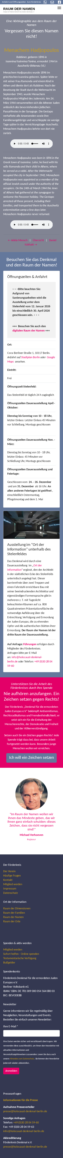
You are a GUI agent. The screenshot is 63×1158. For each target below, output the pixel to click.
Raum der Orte (11, 921)
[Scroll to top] (55, 1150)
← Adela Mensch (17, 240)
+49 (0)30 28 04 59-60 (26, 1122)
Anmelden (11, 1070)
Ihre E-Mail (10, 1026)
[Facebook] (59, 2)
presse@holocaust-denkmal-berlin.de (25, 1111)
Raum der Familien (14, 912)
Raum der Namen (13, 917)
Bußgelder (9, 962)
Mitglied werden (12, 884)
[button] (10, 811)
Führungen (30, 644)
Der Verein (9, 871)
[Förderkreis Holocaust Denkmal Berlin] (21, 8)
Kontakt (7, 880)
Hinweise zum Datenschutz (22, 1059)
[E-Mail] (52, 2)
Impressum (9, 888)
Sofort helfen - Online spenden (21, 954)
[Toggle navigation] (59, 8)
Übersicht (38, 240)
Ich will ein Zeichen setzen (31, 758)
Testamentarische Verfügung (19, 958)
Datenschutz (10, 893)
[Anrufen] (45, 2)
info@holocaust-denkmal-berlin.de (23, 1131)
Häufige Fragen (12, 875)
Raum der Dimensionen (16, 908)
